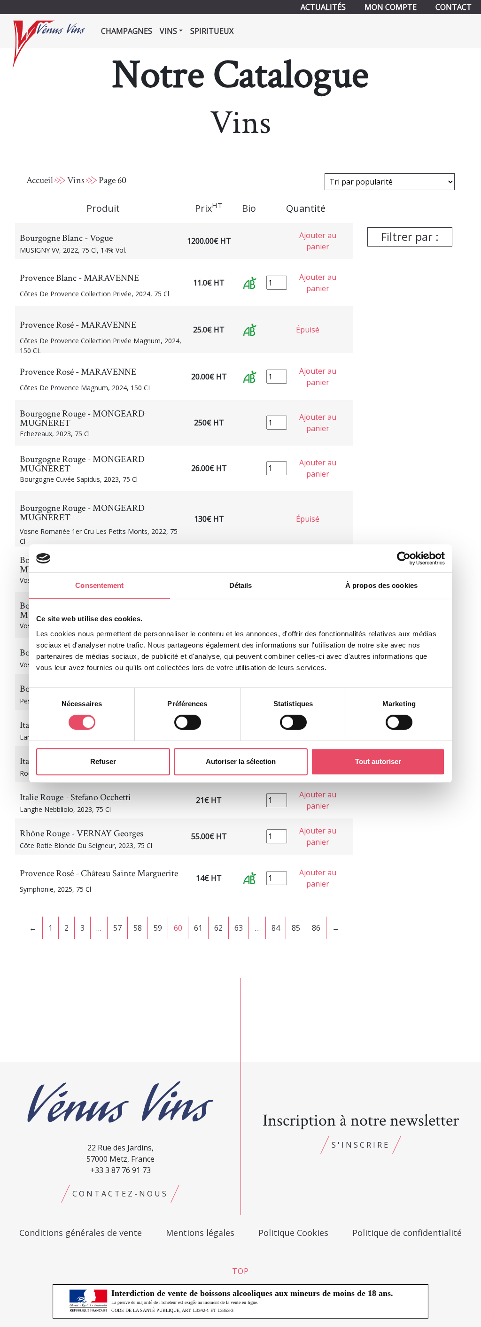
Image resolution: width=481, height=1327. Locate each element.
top (240, 1271)
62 (218, 928)
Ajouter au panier (317, 241)
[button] (409, 239)
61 (198, 928)
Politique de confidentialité (407, 1232)
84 (276, 928)
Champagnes (126, 31)
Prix (208, 208)
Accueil (39, 180)
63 (238, 928)
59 (158, 928)
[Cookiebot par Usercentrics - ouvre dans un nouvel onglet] (404, 558)
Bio (249, 208)
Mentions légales (200, 1232)
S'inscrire (361, 1145)
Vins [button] (168, 31)
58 (137, 928)
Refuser (103, 761)
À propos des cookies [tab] (381, 585)
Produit (103, 208)
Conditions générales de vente (80, 1232)
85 (296, 928)
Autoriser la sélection (241, 761)
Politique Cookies (293, 1232)
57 (117, 928)
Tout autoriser (378, 761)
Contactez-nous (120, 1193)
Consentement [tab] (99, 585)
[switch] (187, 722)
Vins (76, 180)
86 (316, 928)
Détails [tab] (240, 585)
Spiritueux (211, 31)
